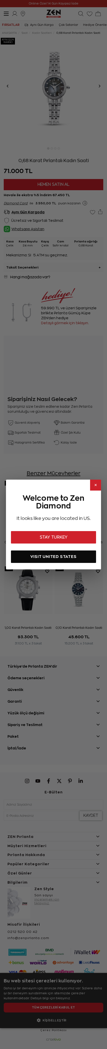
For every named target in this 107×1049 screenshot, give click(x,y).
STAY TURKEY (53, 537)
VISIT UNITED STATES (53, 556)
